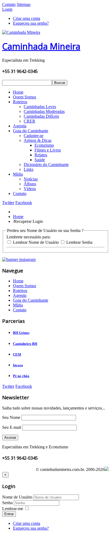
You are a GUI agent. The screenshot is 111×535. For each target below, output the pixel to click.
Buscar (59, 83)
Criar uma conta (26, 18)
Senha (8, 502)
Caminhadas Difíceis (41, 116)
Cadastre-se (33, 135)
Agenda (19, 126)
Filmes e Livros (47, 150)
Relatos (40, 155)
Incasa (18, 365)
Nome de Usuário (17, 497)
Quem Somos (24, 97)
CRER (29, 121)
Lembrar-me (12, 508)
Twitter (8, 202)
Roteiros (20, 101)
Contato (9, 4)
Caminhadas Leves (40, 106)
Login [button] (7, 9)
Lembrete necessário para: (28, 237)
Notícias (31, 179)
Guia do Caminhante (30, 130)
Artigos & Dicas (37, 140)
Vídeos (30, 188)
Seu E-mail (11, 427)
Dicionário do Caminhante (46, 164)
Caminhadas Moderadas (44, 111)
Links (28, 169)
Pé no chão (21, 376)
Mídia (18, 174)
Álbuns (30, 184)
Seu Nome (11, 417)
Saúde (39, 159)
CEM (17, 354)
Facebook (23, 202)
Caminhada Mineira (41, 46)
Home (18, 92)
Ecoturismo (44, 145)
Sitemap (23, 4)
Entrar (9, 514)
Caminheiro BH (25, 344)
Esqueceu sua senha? (31, 23)
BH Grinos (21, 333)
